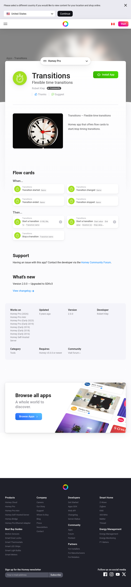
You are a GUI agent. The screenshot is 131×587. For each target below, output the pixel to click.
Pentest (71, 538)
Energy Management (109, 534)
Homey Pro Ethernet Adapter (18, 523)
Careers (40, 502)
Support (40, 510)
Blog (39, 519)
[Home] (65, 24)
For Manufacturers (76, 553)
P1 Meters (104, 542)
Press (39, 523)
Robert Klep (102, 314)
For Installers (74, 549)
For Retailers (73, 557)
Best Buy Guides (13, 529)
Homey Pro (10, 506)
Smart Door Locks (13, 538)
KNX (102, 510)
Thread (103, 523)
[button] (29, 14)
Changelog (73, 515)
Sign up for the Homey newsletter (23, 569)
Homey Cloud (11, 502)
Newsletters (42, 527)
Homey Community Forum (96, 262)
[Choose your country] (113, 24)
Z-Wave (103, 502)
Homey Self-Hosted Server (17, 515)
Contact (40, 531)
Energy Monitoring (108, 538)
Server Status (74, 519)
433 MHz (104, 515)
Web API (72, 510)
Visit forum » (74, 353)
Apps (9, 58)
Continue (65, 13)
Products (10, 497)
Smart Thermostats (14, 542)
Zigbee (103, 506)
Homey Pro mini (12, 510)
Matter (102, 519)
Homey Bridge (11, 519)
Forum (71, 534)
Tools (12, 353)
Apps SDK (72, 506)
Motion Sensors (12, 534)
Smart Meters (11, 554)
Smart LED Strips (12, 546)
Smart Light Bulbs (13, 550)
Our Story (41, 506)
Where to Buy (43, 515)
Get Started (73, 502)
